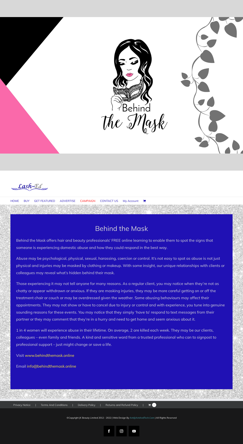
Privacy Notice (22, 405)
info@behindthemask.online (51, 366)
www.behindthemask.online (49, 355)
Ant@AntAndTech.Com (142, 417)
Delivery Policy (86, 405)
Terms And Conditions (54, 405)
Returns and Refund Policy (122, 405)
